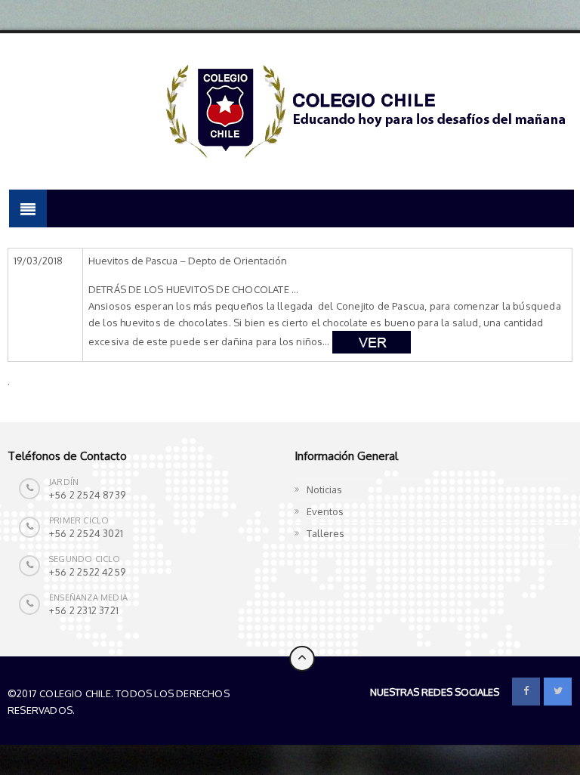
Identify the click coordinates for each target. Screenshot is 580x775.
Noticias (324, 489)
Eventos (325, 511)
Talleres (325, 533)
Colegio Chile (113, 710)
